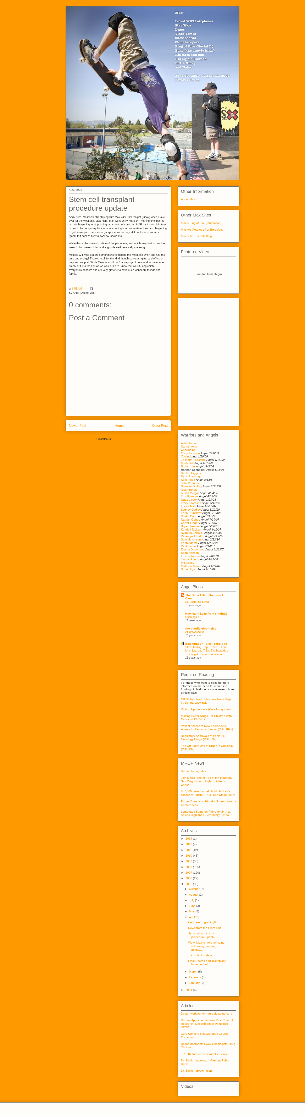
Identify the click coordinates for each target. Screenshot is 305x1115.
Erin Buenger (189, 496)
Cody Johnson (190, 453)
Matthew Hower (191, 566)
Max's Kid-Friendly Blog (196, 236)
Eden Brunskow (191, 513)
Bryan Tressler (190, 526)
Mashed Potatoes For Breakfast (202, 229)
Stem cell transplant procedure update (201, 935)
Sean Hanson (190, 552)
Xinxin (185, 456)
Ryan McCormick (192, 532)
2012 (189, 844)
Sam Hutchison (191, 539)
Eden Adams (189, 542)
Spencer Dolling (191, 486)
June (192, 905)
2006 (189, 878)
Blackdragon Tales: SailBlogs (206, 643)
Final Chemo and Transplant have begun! (207, 962)
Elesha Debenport (193, 549)
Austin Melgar (190, 493)
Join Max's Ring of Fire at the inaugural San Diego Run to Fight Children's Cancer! (206, 781)
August (194, 894)
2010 (189, 855)
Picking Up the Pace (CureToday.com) (206, 709)
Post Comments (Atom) (126, 438)
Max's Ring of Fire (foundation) (201, 223)
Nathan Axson (190, 446)
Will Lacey (187, 562)
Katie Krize (188, 479)
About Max (188, 199)
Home (119, 425)
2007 (189, 872)
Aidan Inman (189, 443)
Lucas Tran (188, 506)
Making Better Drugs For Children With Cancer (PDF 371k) (206, 717)
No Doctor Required (197, 601)
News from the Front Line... (206, 927)
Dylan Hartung (190, 476)
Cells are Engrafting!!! (202, 922)
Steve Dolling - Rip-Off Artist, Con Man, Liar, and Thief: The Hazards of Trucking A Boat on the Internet (207, 651)
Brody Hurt (188, 466)
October (194, 888)
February (195, 977)
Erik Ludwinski (190, 556)
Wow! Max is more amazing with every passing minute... (206, 946)
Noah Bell (187, 463)
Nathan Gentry (190, 519)
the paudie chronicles (200, 628)
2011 (189, 850)
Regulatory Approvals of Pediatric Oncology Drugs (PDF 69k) (202, 737)
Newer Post (77, 425)
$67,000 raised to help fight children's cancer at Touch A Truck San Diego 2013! (208, 793)
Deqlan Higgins (191, 473)
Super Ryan (188, 569)
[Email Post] (90, 288)
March (193, 971)
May (192, 911)
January (194, 982)
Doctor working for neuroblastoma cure (206, 1013)
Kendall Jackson (192, 529)
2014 (189, 838)
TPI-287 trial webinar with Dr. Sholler (205, 1054)
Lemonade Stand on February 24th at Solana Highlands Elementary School (206, 813)
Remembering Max (193, 771)
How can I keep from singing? (206, 613)
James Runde (190, 559)
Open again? (192, 617)
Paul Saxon (188, 546)
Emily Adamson (191, 503)
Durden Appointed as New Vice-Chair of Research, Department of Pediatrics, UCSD (207, 1023)
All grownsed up (194, 631)
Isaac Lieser (189, 499)
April (192, 917)
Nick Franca (189, 489)
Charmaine (188, 449)
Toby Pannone (190, 483)
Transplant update (200, 955)
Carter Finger (190, 522)
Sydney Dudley (191, 509)
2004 (189, 990)
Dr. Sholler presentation (196, 1070)
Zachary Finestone (193, 459)
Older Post (160, 425)
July (192, 900)
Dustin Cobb (189, 516)
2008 (189, 867)
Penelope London (192, 536)
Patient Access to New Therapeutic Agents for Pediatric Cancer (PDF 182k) (207, 727)
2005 (189, 884)
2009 (189, 861)
